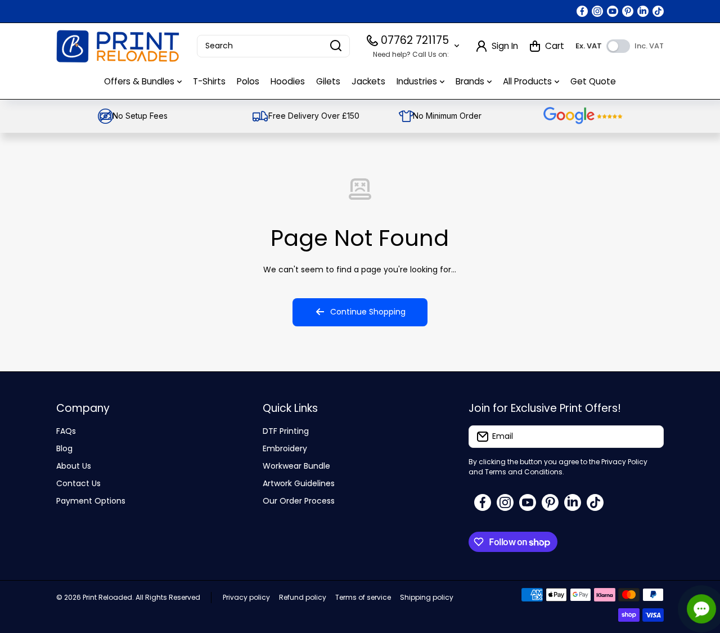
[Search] (336, 46)
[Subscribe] (650, 436)
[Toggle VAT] (618, 46)
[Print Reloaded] (118, 46)
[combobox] (273, 46)
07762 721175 (415, 40)
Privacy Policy (624, 461)
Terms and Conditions (523, 472)
